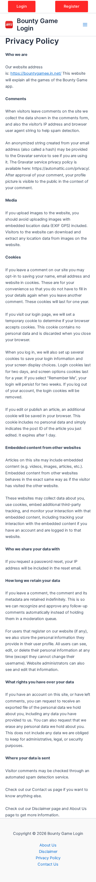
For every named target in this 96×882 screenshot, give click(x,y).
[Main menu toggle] (85, 24)
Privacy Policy (48, 858)
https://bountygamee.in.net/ (35, 73)
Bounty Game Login (37, 24)
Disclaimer (48, 851)
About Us (48, 845)
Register (71, 6)
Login (22, 6)
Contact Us (48, 864)
